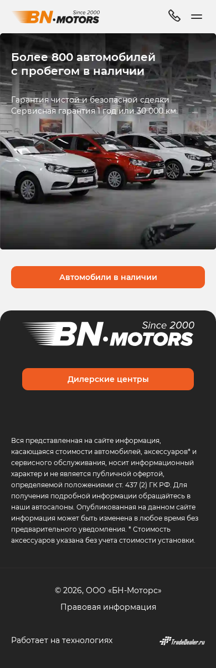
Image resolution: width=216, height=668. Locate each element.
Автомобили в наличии (108, 277)
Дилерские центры (108, 379)
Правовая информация (108, 606)
